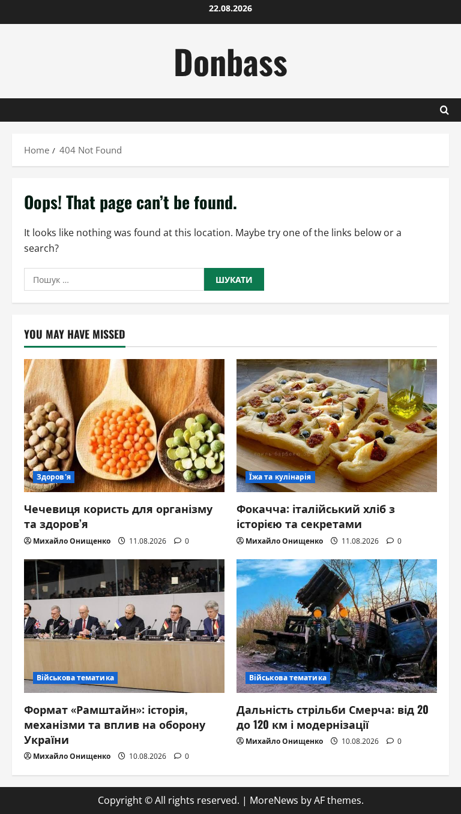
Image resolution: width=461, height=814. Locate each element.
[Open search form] (444, 110)
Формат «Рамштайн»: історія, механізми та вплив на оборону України (114, 724)
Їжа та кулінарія (280, 477)
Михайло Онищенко (71, 541)
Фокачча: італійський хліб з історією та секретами (316, 516)
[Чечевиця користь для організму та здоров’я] (124, 426)
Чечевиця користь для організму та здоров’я (118, 516)
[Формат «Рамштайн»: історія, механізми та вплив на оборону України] (124, 626)
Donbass (230, 61)
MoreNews (274, 800)
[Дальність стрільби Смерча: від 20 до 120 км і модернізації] (337, 626)
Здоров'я (54, 477)
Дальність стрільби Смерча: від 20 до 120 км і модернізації (333, 716)
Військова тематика (75, 678)
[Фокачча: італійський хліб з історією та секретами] (337, 426)
